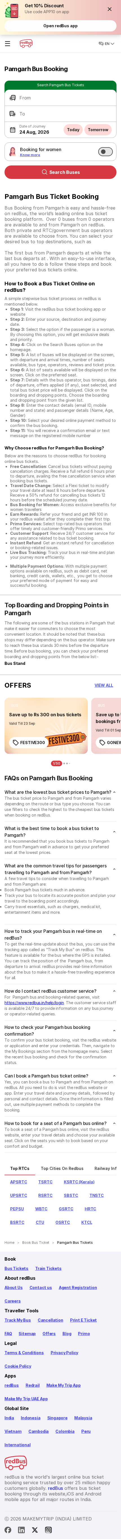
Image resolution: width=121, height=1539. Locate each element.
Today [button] (73, 129)
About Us (14, 1287)
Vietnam (13, 1431)
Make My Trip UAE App (26, 1398)
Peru (86, 1431)
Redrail (33, 1385)
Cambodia (38, 1431)
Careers (13, 1301)
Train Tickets (48, 1268)
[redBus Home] (26, 43)
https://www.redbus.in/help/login (34, 1002)
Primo (84, 1333)
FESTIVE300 (32, 742)
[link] (46, 726)
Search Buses (64, 172)
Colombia (65, 1431)
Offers (49, 1333)
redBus (12, 1385)
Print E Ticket (83, 1320)
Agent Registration (78, 1287)
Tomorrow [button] (98, 129)
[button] (109, 9)
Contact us (41, 1287)
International (18, 1444)
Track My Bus (18, 1320)
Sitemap (27, 1333)
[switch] (105, 151)
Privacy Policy (64, 1352)
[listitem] (15, 705)
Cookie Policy (18, 1366)
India (9, 1417)
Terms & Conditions (24, 1352)
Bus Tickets (16, 1268)
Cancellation (50, 1320)
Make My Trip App (63, 1385)
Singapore (57, 1417)
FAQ (8, 1333)
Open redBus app (60, 25)
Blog (66, 1333)
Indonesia (30, 1417)
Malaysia (83, 1417)
